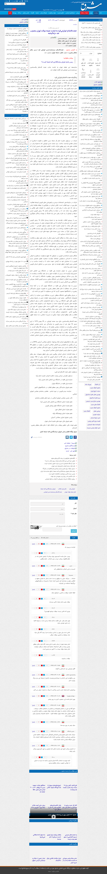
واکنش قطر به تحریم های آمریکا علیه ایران (17, 55)
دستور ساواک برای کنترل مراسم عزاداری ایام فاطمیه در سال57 (59, 469)
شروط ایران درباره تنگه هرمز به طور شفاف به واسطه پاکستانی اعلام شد (92, 163)
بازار (10, 13)
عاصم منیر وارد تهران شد (94, 344)
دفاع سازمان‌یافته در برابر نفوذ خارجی (90, 226)
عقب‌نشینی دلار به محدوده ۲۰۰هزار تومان (92, 24)
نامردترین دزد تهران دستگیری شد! (17, 42)
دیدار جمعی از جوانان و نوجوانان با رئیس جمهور (38, 859)
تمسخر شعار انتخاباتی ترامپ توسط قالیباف (92, 313)
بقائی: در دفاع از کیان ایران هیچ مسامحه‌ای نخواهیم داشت (93, 357)
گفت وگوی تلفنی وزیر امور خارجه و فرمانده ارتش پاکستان (92, 104)
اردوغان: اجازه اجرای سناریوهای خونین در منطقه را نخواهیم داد (16, 194)
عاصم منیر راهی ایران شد (93, 380)
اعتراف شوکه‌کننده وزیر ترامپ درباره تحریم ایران (18, 46)
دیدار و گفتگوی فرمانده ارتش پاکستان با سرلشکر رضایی (91, 260)
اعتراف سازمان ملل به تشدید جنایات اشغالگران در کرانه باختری (18, 155)
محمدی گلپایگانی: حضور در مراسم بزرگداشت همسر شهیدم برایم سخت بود (91, 279)
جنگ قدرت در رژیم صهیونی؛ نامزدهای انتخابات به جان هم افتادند (17, 238)
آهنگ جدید (87, 411)
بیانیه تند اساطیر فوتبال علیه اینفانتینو (16, 79)
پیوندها (14, 13)
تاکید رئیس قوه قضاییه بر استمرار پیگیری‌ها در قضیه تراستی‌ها (92, 340)
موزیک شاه (88, 384)
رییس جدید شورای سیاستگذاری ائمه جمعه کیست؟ (57, 62)
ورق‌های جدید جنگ (95, 239)
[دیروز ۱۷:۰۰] (37, 852)
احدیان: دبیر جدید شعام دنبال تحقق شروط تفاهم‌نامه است (92, 175)
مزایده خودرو (96, 414)
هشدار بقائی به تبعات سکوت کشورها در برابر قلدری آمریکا (91, 131)
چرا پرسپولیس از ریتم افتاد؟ (19, 307)
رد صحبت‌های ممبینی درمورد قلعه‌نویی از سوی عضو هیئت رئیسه (70, 837)
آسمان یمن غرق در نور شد (19, 123)
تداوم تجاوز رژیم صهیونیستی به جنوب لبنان (17, 189)
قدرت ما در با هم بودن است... (18, 139)
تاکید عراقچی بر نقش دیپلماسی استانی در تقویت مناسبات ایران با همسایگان (91, 251)
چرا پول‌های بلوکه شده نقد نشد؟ (91, 354)
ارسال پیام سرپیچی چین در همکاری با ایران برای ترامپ (17, 214)
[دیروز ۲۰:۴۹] (53, 779)
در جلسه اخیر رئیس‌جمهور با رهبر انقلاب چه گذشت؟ (16, 318)
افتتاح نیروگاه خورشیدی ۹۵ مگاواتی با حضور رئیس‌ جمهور (91, 184)
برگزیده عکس (73, 844)
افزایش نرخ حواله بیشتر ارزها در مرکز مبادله (91, 43)
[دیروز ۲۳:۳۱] (69, 779)
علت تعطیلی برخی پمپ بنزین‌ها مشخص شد (16, 73)
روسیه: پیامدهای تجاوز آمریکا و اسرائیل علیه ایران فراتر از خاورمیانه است (17, 159)
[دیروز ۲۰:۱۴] (37, 779)
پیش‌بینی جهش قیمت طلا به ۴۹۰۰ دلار (90, 47)
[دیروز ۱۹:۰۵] (69, 852)
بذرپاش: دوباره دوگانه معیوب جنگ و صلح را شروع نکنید (92, 336)
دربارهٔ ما (7, 1)
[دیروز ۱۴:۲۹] (37, 798)
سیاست (96, 13)
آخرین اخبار (24, 115)
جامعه (37, 13)
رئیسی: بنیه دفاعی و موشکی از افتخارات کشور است (62, 474)
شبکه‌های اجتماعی (70, 13)
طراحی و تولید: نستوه (53, 871)
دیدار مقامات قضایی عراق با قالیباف (54, 859)
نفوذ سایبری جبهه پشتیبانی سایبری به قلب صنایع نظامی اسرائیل (17, 205)
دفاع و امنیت (60, 13)
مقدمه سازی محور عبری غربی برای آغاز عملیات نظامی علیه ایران (17, 101)
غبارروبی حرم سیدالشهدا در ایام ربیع (16, 218)
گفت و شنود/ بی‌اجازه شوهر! (92, 236)
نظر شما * (73, 514)
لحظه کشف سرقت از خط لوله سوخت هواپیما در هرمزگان (17, 88)
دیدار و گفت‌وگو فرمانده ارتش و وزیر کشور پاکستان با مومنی (92, 299)
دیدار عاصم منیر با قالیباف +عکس (91, 282)
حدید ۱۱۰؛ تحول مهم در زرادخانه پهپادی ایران (62, 814)
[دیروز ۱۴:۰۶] (37, 828)
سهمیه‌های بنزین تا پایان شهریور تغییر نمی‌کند (91, 116)
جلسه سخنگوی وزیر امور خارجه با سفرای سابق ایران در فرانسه (91, 136)
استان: (99, 53)
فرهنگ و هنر (43, 13)
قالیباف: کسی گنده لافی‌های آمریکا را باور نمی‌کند (90, 265)
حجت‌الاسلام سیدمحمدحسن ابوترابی (53, 492)
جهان (91, 13)
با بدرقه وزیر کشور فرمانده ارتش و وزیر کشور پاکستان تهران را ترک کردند (91, 242)
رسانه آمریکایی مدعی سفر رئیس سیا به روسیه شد (17, 322)
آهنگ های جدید (95, 404)
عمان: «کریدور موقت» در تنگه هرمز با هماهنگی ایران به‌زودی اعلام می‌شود (17, 242)
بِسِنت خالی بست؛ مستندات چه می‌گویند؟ (93, 230)
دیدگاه (19, 13)
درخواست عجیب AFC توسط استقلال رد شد (17, 64)
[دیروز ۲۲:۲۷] (69, 828)
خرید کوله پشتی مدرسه (93, 428)
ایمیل (74, 508)
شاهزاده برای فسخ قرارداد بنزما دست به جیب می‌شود (16, 177)
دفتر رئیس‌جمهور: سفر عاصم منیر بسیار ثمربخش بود (91, 197)
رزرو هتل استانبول (95, 398)
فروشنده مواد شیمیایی (93, 424)
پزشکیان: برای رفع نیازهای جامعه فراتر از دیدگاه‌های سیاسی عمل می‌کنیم (91, 322)
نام (75, 503)
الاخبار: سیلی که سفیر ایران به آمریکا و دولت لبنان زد (17, 60)
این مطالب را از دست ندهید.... (68, 771)
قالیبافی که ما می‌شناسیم (94, 233)
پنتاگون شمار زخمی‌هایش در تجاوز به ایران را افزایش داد (17, 233)
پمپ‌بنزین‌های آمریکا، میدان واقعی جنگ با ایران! (90, 331)
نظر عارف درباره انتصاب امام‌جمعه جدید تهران (63, 466)
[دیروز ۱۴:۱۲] (53, 828)
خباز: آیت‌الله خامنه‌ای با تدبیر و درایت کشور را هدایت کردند (59, 464)
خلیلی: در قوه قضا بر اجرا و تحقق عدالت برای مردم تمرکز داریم (91, 158)
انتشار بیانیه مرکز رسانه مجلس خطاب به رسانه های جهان (91, 270)
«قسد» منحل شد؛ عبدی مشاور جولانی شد (17, 173)
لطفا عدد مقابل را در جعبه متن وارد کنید (66, 526)
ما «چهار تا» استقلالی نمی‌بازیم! (39, 836)
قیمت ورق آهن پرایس (94, 421)
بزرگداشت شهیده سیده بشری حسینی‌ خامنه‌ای (17, 92)
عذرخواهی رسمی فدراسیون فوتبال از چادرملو (17, 97)
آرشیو (20, 1)
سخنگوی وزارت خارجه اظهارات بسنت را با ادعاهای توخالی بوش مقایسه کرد (91, 206)
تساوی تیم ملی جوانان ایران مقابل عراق (16, 326)
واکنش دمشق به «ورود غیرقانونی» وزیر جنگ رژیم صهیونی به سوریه (17, 106)
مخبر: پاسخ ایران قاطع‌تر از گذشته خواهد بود (90, 286)
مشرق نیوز (87, 5)
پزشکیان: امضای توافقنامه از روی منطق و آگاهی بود (91, 154)
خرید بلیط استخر (95, 418)
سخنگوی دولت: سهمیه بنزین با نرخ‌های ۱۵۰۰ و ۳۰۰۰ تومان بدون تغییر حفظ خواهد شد (90, 126)
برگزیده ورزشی (73, 821)
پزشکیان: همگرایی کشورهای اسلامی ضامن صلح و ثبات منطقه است (92, 149)
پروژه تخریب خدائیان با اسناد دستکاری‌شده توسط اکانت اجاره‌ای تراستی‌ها (90, 318)
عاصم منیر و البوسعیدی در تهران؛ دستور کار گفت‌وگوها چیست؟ (91, 362)
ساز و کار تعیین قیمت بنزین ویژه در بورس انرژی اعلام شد (18, 272)
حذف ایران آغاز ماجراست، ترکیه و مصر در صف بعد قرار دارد (17, 50)
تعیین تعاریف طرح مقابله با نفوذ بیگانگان (90, 171)
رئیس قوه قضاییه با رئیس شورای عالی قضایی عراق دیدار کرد (91, 193)
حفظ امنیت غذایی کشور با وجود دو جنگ (16, 221)
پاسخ (33, 544)
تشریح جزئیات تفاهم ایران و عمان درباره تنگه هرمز (91, 92)
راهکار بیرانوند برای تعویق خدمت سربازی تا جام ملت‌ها (54, 837)
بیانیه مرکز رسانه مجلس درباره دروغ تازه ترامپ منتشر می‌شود (91, 290)
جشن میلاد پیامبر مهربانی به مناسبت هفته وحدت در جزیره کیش (69, 860)
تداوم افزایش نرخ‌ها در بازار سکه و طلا (90, 32)
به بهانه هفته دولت (95, 215)
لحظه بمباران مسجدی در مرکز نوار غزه (16, 186)
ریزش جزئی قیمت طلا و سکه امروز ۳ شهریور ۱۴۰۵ (91, 29)
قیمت (100, 20)
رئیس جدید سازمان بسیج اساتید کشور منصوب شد (91, 304)
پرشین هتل (97, 411)
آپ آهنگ (97, 384)
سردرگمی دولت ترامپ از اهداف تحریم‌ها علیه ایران (16, 120)
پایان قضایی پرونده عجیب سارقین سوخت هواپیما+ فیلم (92, 223)
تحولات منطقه (84, 13)
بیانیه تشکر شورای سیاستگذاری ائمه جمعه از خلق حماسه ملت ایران (58, 471)
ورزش (77, 13)
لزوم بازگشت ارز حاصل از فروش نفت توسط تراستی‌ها (91, 373)
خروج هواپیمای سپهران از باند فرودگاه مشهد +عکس (54, 786)
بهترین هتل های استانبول (92, 394)
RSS (25, 1)
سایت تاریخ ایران (95, 391)
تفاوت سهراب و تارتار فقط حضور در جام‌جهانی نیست (18, 299)
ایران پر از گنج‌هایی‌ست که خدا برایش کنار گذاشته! (91, 295)
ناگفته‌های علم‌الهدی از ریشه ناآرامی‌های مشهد (63, 458)
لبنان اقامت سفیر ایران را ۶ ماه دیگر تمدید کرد (92, 274)
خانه (101, 13)
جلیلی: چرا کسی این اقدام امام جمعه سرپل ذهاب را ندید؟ (60, 461)
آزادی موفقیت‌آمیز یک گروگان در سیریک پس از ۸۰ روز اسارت (16, 83)
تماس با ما (13, 1)
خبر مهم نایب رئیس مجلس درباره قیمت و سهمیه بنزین (91, 145)
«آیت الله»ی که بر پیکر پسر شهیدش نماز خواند (63, 476)
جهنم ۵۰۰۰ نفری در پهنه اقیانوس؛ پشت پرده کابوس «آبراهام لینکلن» (16, 285)
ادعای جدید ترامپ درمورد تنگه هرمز (17, 310)
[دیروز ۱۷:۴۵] (53, 852)
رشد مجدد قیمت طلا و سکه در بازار (91, 40)
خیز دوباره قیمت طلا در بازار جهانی (91, 37)
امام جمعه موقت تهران (70, 492)
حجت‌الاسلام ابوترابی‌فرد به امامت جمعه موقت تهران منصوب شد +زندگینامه (53, 32)
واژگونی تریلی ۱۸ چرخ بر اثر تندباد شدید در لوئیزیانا (16, 110)
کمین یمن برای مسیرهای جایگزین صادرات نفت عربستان (18, 127)
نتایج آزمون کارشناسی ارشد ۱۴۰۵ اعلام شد (17, 258)
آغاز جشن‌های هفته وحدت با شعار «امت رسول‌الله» (90, 202)
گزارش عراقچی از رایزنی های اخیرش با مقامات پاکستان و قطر (91, 99)
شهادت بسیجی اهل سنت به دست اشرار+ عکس (92, 327)
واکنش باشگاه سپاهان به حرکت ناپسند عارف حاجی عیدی (17, 313)
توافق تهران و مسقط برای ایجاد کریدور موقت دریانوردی (91, 140)
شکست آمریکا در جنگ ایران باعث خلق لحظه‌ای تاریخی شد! (91, 308)
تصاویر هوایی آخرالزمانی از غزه (18, 77)
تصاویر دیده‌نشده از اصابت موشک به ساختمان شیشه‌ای (92, 188)
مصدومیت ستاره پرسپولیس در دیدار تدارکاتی (18, 201)
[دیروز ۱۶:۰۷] (53, 798)
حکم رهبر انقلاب (62, 489)
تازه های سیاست (97, 88)
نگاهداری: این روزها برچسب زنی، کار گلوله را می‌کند (91, 168)
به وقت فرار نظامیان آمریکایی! (92, 365)
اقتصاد (32, 13)
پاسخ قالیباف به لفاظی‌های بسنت (91, 96)
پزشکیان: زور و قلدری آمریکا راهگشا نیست (92, 247)
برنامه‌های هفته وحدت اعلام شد (92, 346)
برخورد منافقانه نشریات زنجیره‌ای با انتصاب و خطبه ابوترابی (60, 479)
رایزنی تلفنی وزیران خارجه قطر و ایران (90, 107)
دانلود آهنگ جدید (95, 388)
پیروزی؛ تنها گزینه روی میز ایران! (92, 377)
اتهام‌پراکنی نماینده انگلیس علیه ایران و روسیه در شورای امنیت (17, 168)
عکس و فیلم (26, 13)
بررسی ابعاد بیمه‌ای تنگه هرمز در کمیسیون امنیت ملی (93, 218)
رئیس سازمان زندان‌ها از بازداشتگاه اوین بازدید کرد (91, 256)
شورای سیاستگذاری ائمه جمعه (48, 489)
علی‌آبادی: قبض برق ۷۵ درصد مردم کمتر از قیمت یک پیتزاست (70, 787)
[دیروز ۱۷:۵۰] (69, 798)
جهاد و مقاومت (52, 13)
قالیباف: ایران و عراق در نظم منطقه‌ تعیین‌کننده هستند (92, 120)
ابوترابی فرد (72, 489)
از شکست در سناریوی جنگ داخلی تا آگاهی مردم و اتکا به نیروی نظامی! (92, 111)
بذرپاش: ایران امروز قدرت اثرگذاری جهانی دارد (92, 211)
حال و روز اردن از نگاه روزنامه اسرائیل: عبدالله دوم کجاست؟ (17, 143)
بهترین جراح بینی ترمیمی (93, 401)
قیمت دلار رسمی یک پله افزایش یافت (90, 35)
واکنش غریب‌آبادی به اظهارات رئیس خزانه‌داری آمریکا (92, 350)
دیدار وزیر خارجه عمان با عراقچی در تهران (92, 179)
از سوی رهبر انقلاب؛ (53, 28)
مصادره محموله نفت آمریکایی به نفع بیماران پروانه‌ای (92, 369)
